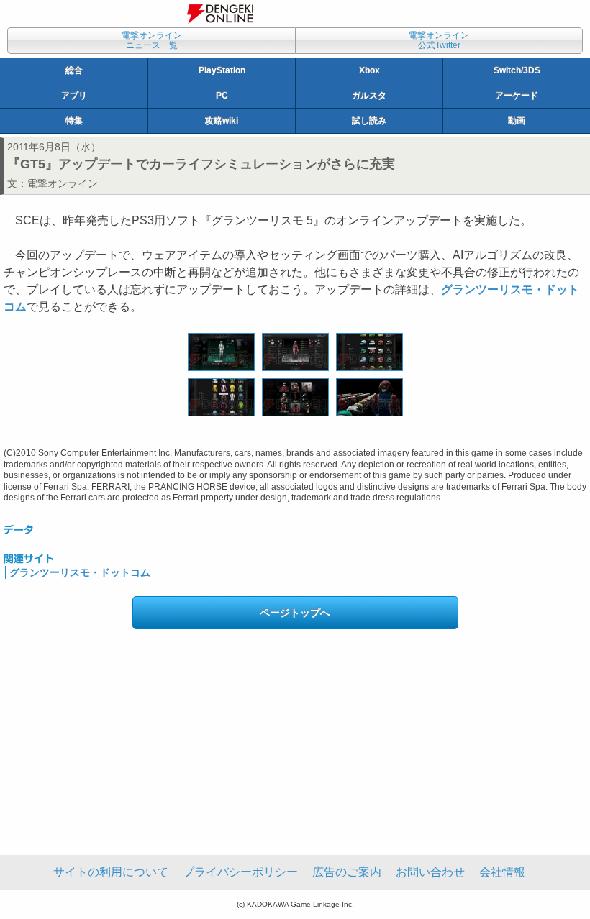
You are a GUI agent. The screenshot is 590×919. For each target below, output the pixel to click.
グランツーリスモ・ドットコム (79, 572)
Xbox (369, 70)
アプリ (74, 96)
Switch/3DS (517, 70)
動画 (516, 121)
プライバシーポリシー (240, 872)
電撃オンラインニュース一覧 (152, 40)
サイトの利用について (110, 872)
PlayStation (222, 70)
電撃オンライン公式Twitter (439, 40)
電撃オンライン (62, 183)
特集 (74, 121)
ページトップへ (295, 612)
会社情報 (502, 872)
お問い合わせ (430, 872)
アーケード (516, 96)
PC (222, 96)
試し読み (369, 121)
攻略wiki (221, 121)
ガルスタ (369, 96)
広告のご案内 (346, 872)
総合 (74, 70)
